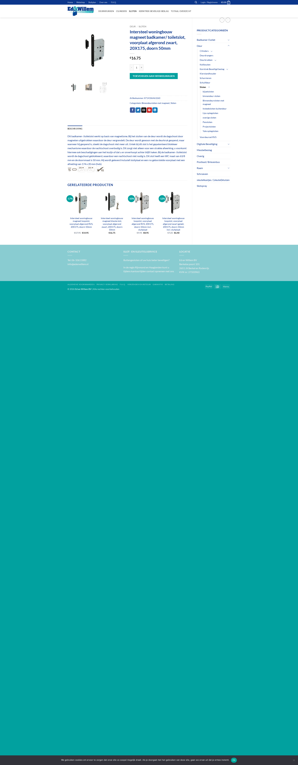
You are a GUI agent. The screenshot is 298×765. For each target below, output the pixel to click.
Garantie (158, 284)
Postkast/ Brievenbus (208, 161)
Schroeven (202, 173)
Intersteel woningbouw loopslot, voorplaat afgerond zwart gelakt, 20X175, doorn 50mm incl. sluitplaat (173, 224)
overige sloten (209, 117)
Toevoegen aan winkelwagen (154, 76)
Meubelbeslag (204, 150)
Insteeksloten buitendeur (215, 108)
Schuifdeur (205, 82)
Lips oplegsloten (210, 113)
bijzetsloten (208, 91)
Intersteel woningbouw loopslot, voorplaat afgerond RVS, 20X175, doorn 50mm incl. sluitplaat (143, 224)
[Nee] (294, 761)
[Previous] (67, 215)
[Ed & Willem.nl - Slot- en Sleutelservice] (81, 11)
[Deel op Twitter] (138, 110)
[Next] (187, 215)
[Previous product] (228, 20)
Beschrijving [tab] (75, 128)
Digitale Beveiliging (207, 143)
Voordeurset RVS (208, 137)
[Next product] (222, 20)
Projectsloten (209, 126)
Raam (200, 167)
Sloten (133, 11)
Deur (199, 45)
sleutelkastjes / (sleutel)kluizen (213, 179)
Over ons (103, 2)
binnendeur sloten (211, 96)
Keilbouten (205, 64)
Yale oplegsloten (210, 131)
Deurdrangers (206, 55)
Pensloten (207, 122)
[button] (209, 2)
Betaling (169, 284)
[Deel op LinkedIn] (155, 110)
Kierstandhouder (208, 73)
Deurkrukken (106, 11)
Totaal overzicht (181, 11)
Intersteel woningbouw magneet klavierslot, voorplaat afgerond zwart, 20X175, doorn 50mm (112, 224)
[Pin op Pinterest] (149, 110)
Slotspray (202, 185)
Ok (234, 760)
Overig (200, 156)
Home (70, 2)
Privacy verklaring (107, 284)
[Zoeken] (196, 2)
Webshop (80, 2)
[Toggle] (228, 40)
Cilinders (121, 11)
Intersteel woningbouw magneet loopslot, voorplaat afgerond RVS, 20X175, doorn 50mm (81, 222)
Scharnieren (205, 78)
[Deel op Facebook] (132, 110)
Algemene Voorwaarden (81, 284)
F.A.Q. (113, 2)
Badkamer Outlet (206, 39)
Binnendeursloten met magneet (213, 102)
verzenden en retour (139, 284)
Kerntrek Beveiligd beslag (154, 11)
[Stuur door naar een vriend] (143, 110)
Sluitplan (92, 2)
